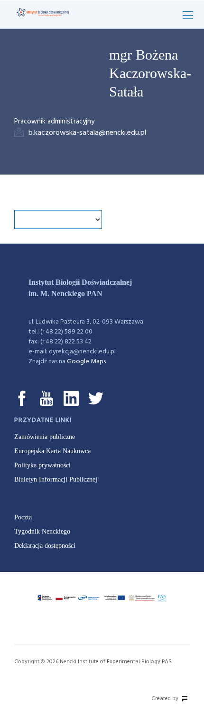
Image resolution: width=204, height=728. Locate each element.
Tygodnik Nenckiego (42, 531)
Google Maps (86, 361)
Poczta (23, 517)
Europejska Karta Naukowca (52, 451)
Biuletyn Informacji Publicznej (55, 479)
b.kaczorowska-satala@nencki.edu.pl (87, 133)
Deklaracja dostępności (44, 545)
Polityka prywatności (42, 465)
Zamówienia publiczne (44, 436)
